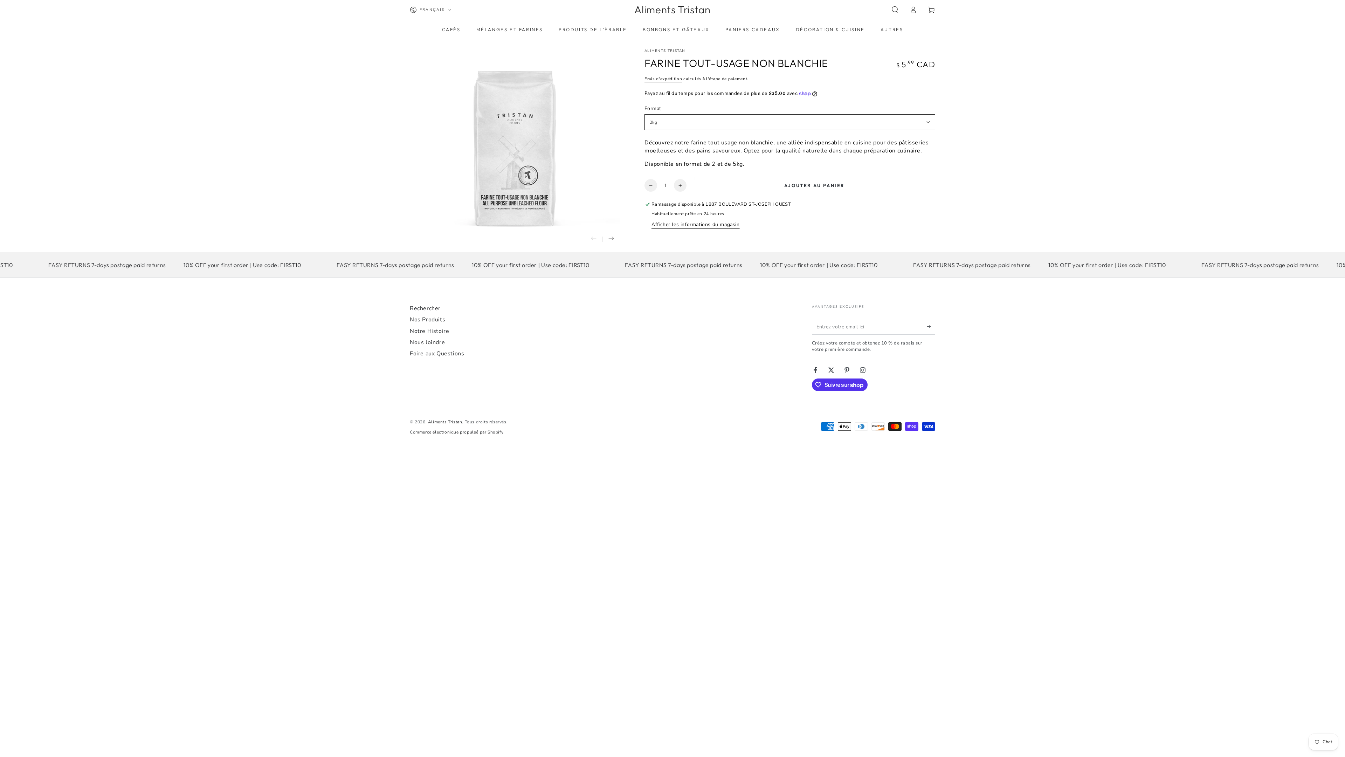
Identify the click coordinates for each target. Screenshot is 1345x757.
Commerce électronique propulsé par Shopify (456, 432)
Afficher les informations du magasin (695, 224)
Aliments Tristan (664, 50)
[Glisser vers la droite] (611, 239)
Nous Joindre (427, 342)
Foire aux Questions (437, 353)
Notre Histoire (429, 331)
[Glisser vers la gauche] (593, 239)
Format (652, 108)
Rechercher (425, 308)
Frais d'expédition (663, 79)
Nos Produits (427, 319)
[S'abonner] (931, 326)
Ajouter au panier (814, 185)
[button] (895, 10)
